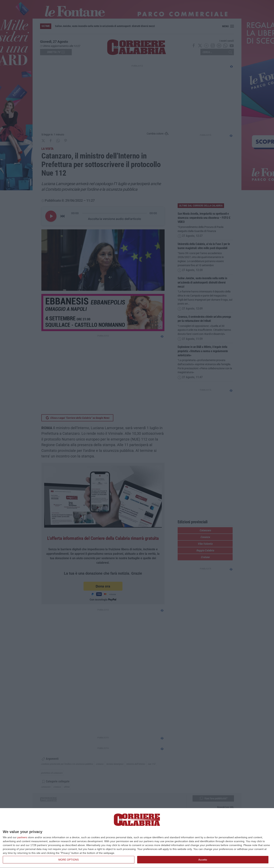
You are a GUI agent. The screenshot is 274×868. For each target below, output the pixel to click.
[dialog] (137, 838)
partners (22, 837)
